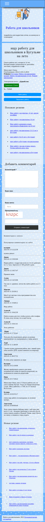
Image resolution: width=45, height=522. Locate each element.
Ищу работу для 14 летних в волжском (21, 435)
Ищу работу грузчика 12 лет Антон (20, 490)
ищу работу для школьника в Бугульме (24, 152)
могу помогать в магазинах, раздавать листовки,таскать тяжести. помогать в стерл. (23, 442)
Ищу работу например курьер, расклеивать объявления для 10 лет (22, 125)
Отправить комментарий (21, 227)
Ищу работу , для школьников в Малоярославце (24, 455)
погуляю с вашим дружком (17, 483)
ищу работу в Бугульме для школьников (24, 141)
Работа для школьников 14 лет (20, 76)
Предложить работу (22, 99)
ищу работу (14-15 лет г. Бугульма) (22, 137)
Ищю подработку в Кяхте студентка (20, 497)
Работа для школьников (22, 28)
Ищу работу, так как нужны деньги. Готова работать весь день (23, 147)
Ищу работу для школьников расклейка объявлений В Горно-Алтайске (21, 504)
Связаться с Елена (11, 85)
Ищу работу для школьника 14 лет (22, 119)
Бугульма (14, 74)
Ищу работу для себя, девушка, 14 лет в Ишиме (24, 462)
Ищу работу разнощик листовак (19, 449)
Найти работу (22, 94)
